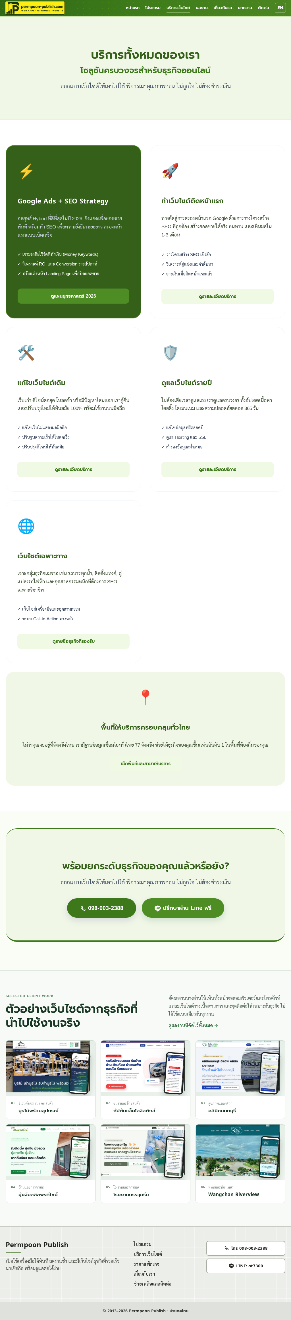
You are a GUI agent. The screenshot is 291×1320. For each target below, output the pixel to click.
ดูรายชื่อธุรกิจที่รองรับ (74, 641)
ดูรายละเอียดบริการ (217, 296)
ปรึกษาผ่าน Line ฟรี (186, 908)
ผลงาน (202, 7)
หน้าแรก (133, 7)
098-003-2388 (104, 908)
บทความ (245, 7)
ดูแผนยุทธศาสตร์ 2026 (73, 296)
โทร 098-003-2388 (249, 1248)
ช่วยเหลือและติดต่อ (152, 1284)
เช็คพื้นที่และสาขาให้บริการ (146, 763)
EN (280, 7)
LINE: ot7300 (249, 1265)
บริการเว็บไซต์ (178, 7)
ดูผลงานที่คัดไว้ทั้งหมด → (193, 1025)
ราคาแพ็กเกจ (146, 1264)
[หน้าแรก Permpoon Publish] (35, 8)
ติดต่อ (263, 7)
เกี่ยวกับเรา (223, 7)
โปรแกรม (153, 7)
